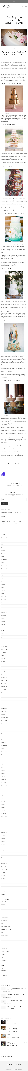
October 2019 (3, 758)
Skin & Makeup (4, 945)
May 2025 (3, 550)
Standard (8, 56)
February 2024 (4, 596)
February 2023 (4, 633)
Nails (2, 932)
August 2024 (3, 578)
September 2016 (4, 869)
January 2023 (3, 637)
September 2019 (4, 761)
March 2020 (3, 742)
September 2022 (4, 649)
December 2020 (4, 714)
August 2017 (3, 835)
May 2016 (3, 882)
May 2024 (3, 587)
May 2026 (3, 534)
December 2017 (4, 823)
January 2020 (3, 748)
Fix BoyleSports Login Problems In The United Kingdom (11, 512)
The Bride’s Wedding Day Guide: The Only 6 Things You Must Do (12, 1030)
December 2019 (4, 751)
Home (5, 12)
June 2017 (3, 841)
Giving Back (4, 920)
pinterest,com (7, 243)
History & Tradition (6, 929)
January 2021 (3, 711)
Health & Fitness (5, 926)
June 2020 (3, 733)
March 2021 (3, 705)
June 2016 (3, 878)
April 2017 (3, 847)
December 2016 (4, 860)
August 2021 (3, 689)
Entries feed (3, 970)
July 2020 (3, 730)
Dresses (3, 904)
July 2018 (3, 801)
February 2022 (4, 671)
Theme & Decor (5, 948)
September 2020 (4, 723)
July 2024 (3, 581)
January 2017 (3, 857)
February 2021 (4, 708)
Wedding (3, 960)
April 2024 (3, 590)
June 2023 (3, 621)
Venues (3, 954)
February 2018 (4, 816)
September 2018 (4, 795)
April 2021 (3, 702)
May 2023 (3, 624)
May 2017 (3, 844)
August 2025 (3, 541)
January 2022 (3, 674)
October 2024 (4, 572)
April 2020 (3, 739)
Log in (2, 968)
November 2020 (4, 717)
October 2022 (4, 646)
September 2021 (4, 686)
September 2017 (4, 832)
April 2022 (3, 664)
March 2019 (3, 779)
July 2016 (3, 875)
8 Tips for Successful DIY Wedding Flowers (14, 485)
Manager (19, 56)
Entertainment (5, 908)
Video (2, 957)
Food (14, 48)
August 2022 (3, 652)
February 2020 (4, 745)
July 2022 (3, 655)
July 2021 (3, 692)
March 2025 (3, 556)
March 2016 (3, 888)
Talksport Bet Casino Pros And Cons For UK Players (11, 521)
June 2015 (3, 894)
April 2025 (3, 553)
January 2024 (3, 599)
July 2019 (3, 767)
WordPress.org (4, 975)
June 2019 (3, 770)
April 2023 (3, 627)
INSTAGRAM (17, 1064)
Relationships (4, 939)
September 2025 (4, 537)
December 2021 (4, 677)
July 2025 (3, 544)
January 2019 (3, 782)
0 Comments (9, 991)
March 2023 (3, 630)
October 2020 (4, 720)
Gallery (3, 914)
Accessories (4, 901)
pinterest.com (7, 113)
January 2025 (3, 562)
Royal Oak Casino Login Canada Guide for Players (10, 524)
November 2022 (4, 643)
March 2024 (3, 593)
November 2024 (4, 568)
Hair (2, 923)
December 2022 (4, 640)
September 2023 (4, 612)
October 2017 (3, 829)
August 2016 (3, 872)
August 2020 (3, 726)
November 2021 (4, 680)
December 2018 (4, 785)
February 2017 (4, 854)
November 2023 (4, 606)
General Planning (5, 917)
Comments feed (4, 973)
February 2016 (4, 891)
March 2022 (3, 668)
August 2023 (3, 615)
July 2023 (3, 618)
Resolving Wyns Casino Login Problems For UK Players (11, 519)
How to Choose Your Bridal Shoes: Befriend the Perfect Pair (14, 495)
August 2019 (3, 764)
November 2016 (4, 863)
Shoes (2, 942)
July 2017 (3, 838)
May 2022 (3, 661)
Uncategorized (5, 951)
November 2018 (4, 789)
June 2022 (3, 658)
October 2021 (3, 683)
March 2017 (3, 851)
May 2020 (3, 736)
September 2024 (4, 575)
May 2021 (3, 699)
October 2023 (4, 609)
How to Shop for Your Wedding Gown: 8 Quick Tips (13, 1037)
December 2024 (4, 565)
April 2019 (3, 776)
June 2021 (3, 695)
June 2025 (3, 547)
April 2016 (3, 885)
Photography (4, 935)
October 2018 (3, 792)
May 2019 (3, 773)
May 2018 (3, 807)
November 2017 (4, 826)
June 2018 (3, 804)
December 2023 (4, 602)
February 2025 (4, 559)
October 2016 (3, 866)
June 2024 (3, 584)
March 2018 (3, 813)
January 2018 (3, 820)
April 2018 (3, 810)
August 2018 (3, 798)
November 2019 (4, 754)
